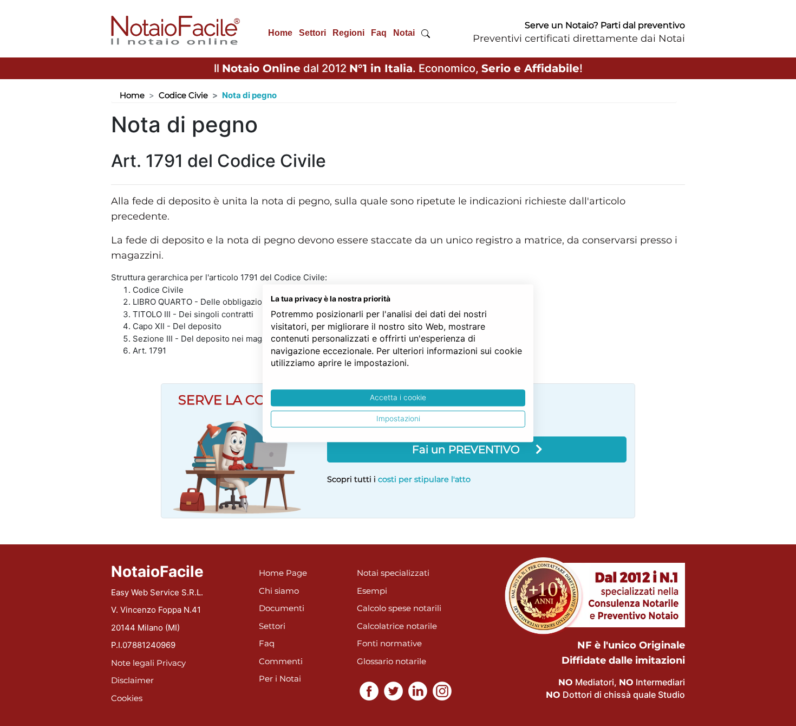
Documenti (281, 608)
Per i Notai (280, 678)
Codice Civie (183, 95)
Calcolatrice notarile (397, 626)
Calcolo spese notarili (399, 608)
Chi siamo (279, 591)
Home (280, 32)
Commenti (281, 661)
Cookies (126, 698)
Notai (404, 32)
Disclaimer (132, 680)
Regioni (348, 32)
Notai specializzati (393, 573)
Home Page (283, 573)
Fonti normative (389, 643)
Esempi (372, 591)
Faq (379, 32)
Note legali (132, 663)
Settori (312, 32)
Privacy (171, 663)
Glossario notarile (391, 661)
